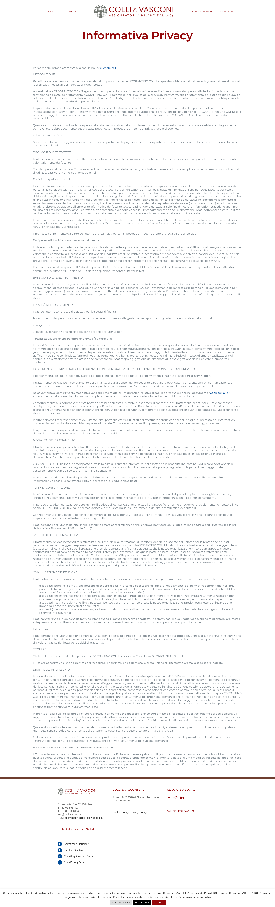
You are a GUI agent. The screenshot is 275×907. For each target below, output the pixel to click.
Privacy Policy (138, 812)
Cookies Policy (219, 392)
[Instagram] (175, 797)
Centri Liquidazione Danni (78, 856)
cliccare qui (108, 67)
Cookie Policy (121, 812)
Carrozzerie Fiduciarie (76, 844)
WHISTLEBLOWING (180, 811)
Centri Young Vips (74, 862)
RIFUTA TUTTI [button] (142, 902)
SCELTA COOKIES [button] (121, 902)
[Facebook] (169, 797)
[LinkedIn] (182, 797)
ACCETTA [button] (159, 902)
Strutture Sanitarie (74, 850)
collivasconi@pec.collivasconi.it (84, 817)
